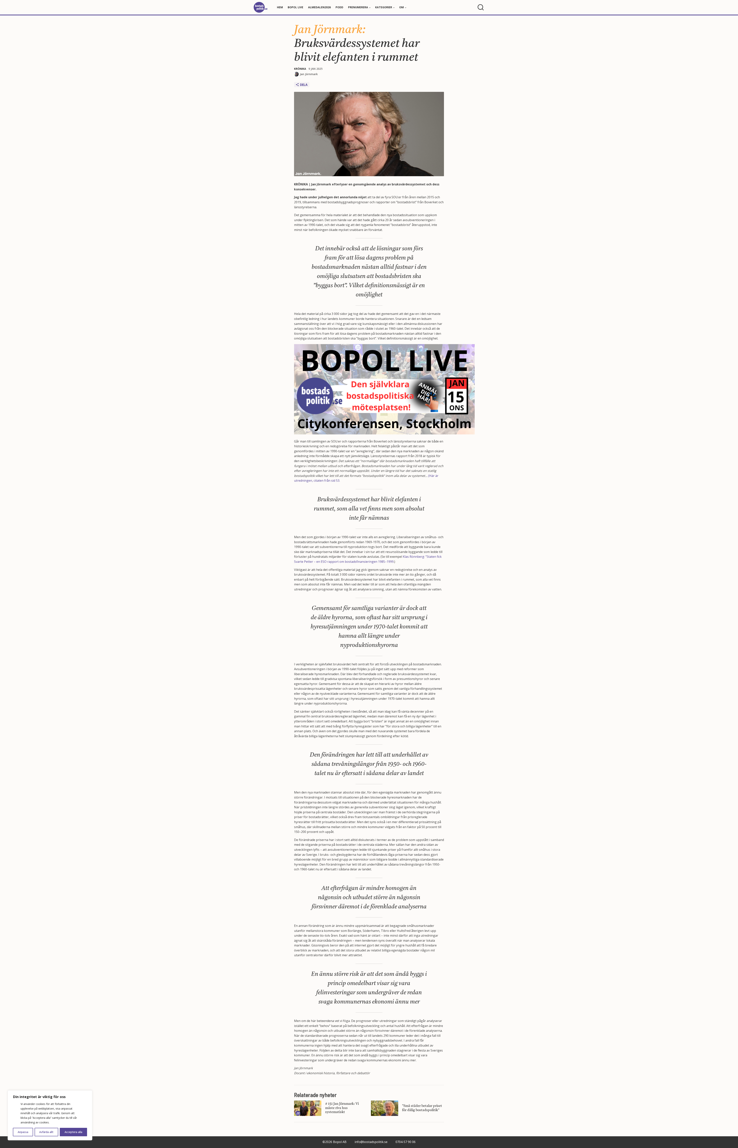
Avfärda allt (46, 1132)
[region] (50, 1115)
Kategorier (383, 7)
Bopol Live (295, 7)
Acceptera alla (73, 1132)
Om (401, 7)
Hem (280, 7)
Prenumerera (358, 7)
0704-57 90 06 (406, 1142)
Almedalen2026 (319, 7)
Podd (339, 7)
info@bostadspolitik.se (371, 1142)
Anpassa (23, 1132)
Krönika (300, 69)
